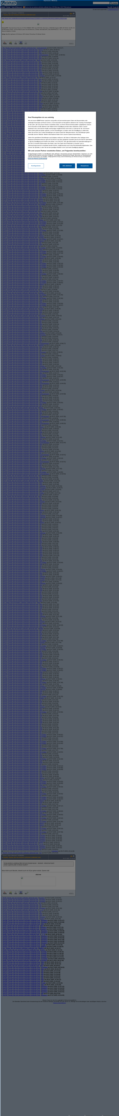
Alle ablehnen (67, 165)
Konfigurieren (36, 165)
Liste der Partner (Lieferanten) (37, 158)
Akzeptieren (85, 165)
